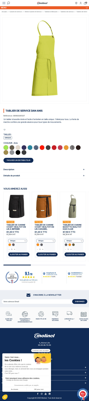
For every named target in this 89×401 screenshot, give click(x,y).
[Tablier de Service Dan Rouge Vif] (54, 147)
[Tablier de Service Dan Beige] (5, 152)
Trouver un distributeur (18, 160)
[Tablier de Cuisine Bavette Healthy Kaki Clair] (73, 205)
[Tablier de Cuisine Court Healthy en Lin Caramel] (9, 244)
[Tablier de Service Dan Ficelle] (18, 147)
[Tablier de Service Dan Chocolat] (78, 147)
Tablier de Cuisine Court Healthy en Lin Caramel (44, 227)
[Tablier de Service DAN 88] (44, 59)
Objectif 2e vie (41, 319)
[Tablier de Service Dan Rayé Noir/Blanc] (72, 147)
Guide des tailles (8, 319)
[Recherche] (8, 3)
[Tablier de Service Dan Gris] (12, 152)
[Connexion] (80, 3)
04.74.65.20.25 (44, 353)
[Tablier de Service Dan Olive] (12, 147)
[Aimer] (4, 130)
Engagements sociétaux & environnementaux (25, 320)
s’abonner (79, 301)
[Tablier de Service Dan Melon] (66, 147)
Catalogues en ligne (83, 319)
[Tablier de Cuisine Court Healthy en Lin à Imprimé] (17, 205)
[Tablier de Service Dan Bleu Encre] (24, 147)
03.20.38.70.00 (44, 345)
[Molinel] (42, 3)
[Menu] (4, 3)
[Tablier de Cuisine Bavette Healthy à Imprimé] (66, 244)
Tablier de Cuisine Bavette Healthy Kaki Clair (72, 227)
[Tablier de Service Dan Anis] (5, 147)
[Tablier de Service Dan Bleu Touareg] (30, 147)
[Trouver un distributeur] (76, 3)
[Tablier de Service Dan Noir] (18, 152)
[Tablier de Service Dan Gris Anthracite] (48, 147)
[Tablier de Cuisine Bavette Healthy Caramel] (69, 244)
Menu (3, 8)
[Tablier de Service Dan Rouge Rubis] (42, 147)
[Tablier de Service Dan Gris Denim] (24, 152)
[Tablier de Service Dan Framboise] (60, 147)
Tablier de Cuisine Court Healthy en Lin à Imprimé (16, 227)
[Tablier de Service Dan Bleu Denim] (36, 147)
